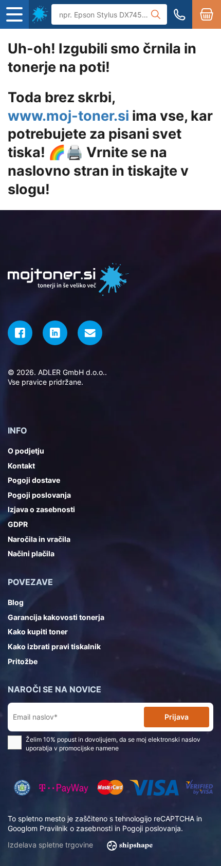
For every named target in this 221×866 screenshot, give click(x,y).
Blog (16, 602)
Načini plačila (31, 553)
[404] (40, 14)
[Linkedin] (55, 333)
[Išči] (155, 14)
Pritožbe (23, 661)
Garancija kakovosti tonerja (56, 617)
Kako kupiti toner (38, 631)
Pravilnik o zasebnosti (76, 828)
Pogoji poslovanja (39, 495)
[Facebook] (20, 333)
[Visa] (154, 788)
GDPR (18, 524)
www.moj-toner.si (68, 115)
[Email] (90, 333)
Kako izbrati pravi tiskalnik (54, 646)
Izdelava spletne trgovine (51, 844)
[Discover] (199, 788)
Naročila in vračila (39, 539)
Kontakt (21, 465)
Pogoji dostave (34, 480)
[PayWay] (63, 788)
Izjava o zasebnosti (41, 509)
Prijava (176, 716)
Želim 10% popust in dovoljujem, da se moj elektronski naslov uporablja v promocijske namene (113, 744)
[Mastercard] (110, 788)
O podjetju (26, 450)
